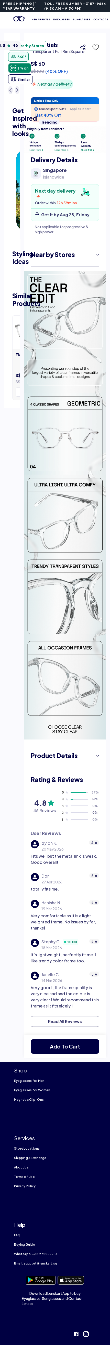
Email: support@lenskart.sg (35, 1263)
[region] (65, 65)
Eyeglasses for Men (29, 1081)
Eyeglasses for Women (32, 1090)
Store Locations (27, 1148)
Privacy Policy (25, 1186)
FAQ (17, 1235)
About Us (21, 1167)
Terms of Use (24, 1177)
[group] (65, 1046)
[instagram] (86, 1335)
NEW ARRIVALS (41, 19)
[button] (94, 47)
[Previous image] (10, 90)
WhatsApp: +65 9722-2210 (35, 1254)
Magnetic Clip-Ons (29, 1099)
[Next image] (17, 90)
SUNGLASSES (81, 19)
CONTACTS (100, 19)
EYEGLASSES (61, 19)
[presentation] (65, 139)
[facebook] (76, 1335)
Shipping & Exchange (30, 1158)
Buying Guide (24, 1244)
